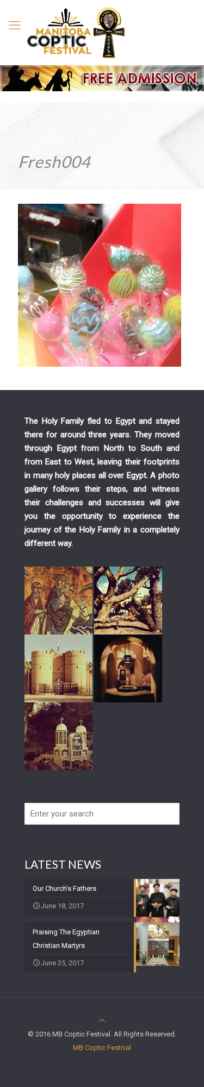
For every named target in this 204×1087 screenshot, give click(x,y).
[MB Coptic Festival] (76, 32)
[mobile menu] (14, 25)
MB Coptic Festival (102, 1048)
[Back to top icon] (102, 1020)
